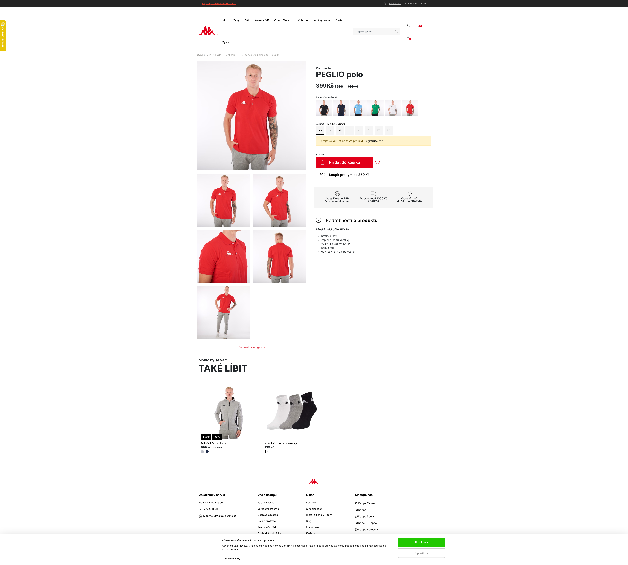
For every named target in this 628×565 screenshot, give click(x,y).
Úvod (200, 55)
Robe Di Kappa (367, 523)
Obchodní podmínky (269, 533)
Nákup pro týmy (267, 521)
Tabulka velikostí (336, 123)
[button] (408, 25)
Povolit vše (421, 542)
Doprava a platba (268, 514)
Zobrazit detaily (231, 558)
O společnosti (314, 508)
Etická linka (313, 527)
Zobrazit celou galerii (251, 347)
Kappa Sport (366, 516)
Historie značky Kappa (319, 514)
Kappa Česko (366, 503)
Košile (218, 55)
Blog (308, 521)
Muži (208, 55)
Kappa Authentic (368, 529)
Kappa (362, 509)
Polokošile (230, 55)
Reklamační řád (267, 527)
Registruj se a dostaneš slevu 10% (219, 3)
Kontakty (311, 502)
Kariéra (310, 533)
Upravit (419, 553)
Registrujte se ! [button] (374, 141)
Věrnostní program (268, 508)
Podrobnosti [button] (351, 220)
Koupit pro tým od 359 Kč (349, 175)
